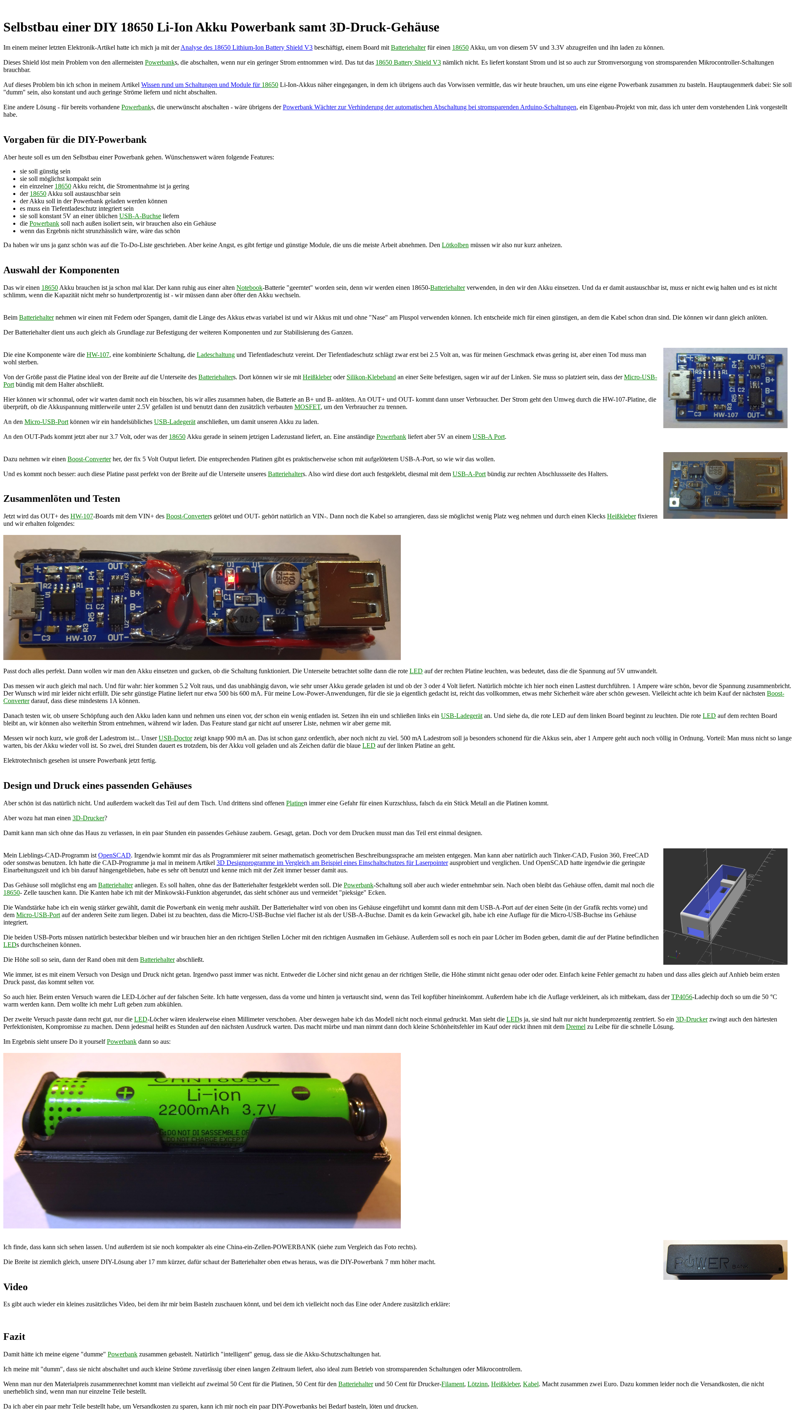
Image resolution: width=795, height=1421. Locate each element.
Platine (295, 803)
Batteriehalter (408, 47)
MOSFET (307, 406)
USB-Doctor (175, 738)
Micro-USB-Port (46, 421)
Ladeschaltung (216, 354)
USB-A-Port (469, 473)
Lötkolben (455, 244)
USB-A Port (488, 436)
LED (416, 670)
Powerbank (160, 62)
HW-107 (98, 354)
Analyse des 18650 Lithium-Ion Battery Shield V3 (247, 47)
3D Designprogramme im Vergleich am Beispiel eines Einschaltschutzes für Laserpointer (332, 862)
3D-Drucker (88, 817)
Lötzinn (477, 1383)
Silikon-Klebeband (371, 377)
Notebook (249, 287)
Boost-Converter (89, 458)
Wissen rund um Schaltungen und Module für (201, 84)
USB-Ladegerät (174, 421)
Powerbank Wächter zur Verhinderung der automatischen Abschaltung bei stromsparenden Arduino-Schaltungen (429, 107)
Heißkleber (317, 377)
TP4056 (681, 996)
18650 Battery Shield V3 (408, 62)
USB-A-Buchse (140, 215)
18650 (460, 47)
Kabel (531, 1383)
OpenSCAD (114, 855)
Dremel (575, 1026)
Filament (452, 1383)
